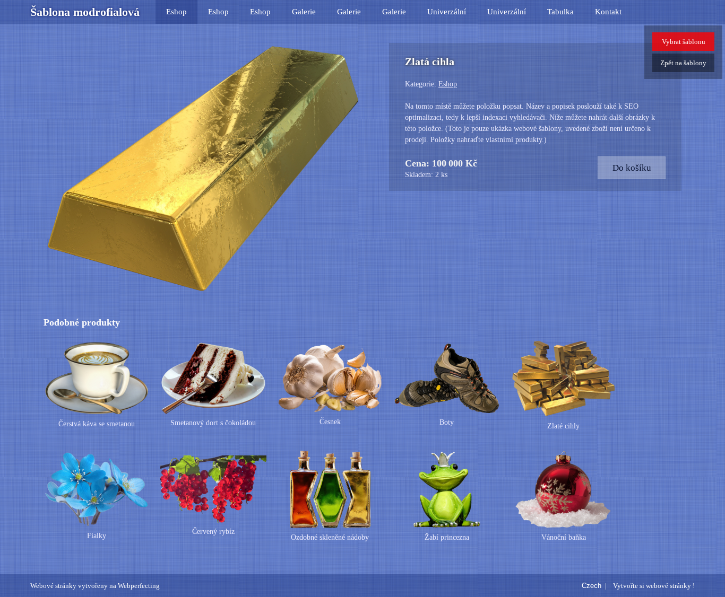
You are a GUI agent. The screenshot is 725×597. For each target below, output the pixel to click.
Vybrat (683, 42)
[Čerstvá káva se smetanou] (97, 378)
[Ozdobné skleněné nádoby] (330, 489)
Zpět (683, 63)
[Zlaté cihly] (564, 378)
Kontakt (608, 11)
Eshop (176, 11)
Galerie (304, 11)
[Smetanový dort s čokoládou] (213, 378)
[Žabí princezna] (447, 489)
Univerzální (446, 11)
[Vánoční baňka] (564, 489)
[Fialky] (97, 489)
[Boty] (447, 378)
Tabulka (560, 11)
